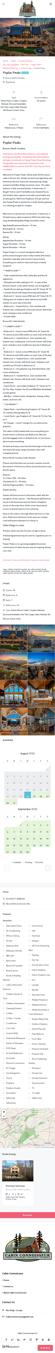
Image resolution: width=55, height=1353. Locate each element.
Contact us (8, 1286)
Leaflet (37, 1147)
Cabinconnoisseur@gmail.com (19, 1316)
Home (6, 1280)
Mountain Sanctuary (15, 1186)
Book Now (27, 1215)
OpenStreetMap (44, 1147)
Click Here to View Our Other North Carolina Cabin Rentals (26, 560)
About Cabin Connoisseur (15, 1292)
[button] (4, 1112)
